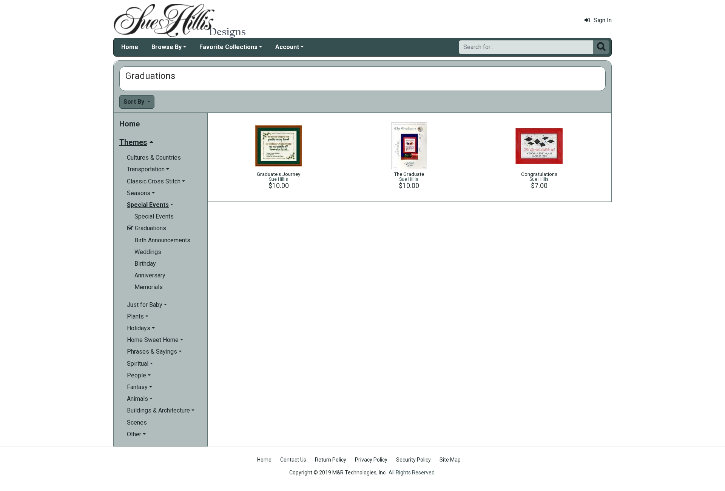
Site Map (450, 460)
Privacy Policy (371, 460)
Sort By (134, 101)
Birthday (145, 263)
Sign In (603, 20)
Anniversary (149, 275)
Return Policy (330, 460)
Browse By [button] (166, 47)
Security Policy (413, 460)
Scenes (137, 422)
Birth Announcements (162, 240)
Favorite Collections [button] (228, 47)
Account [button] (287, 47)
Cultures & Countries (154, 157)
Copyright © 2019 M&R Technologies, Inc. (338, 472)
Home (129, 47)
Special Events (154, 216)
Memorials (148, 287)
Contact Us (293, 460)
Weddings (147, 252)
